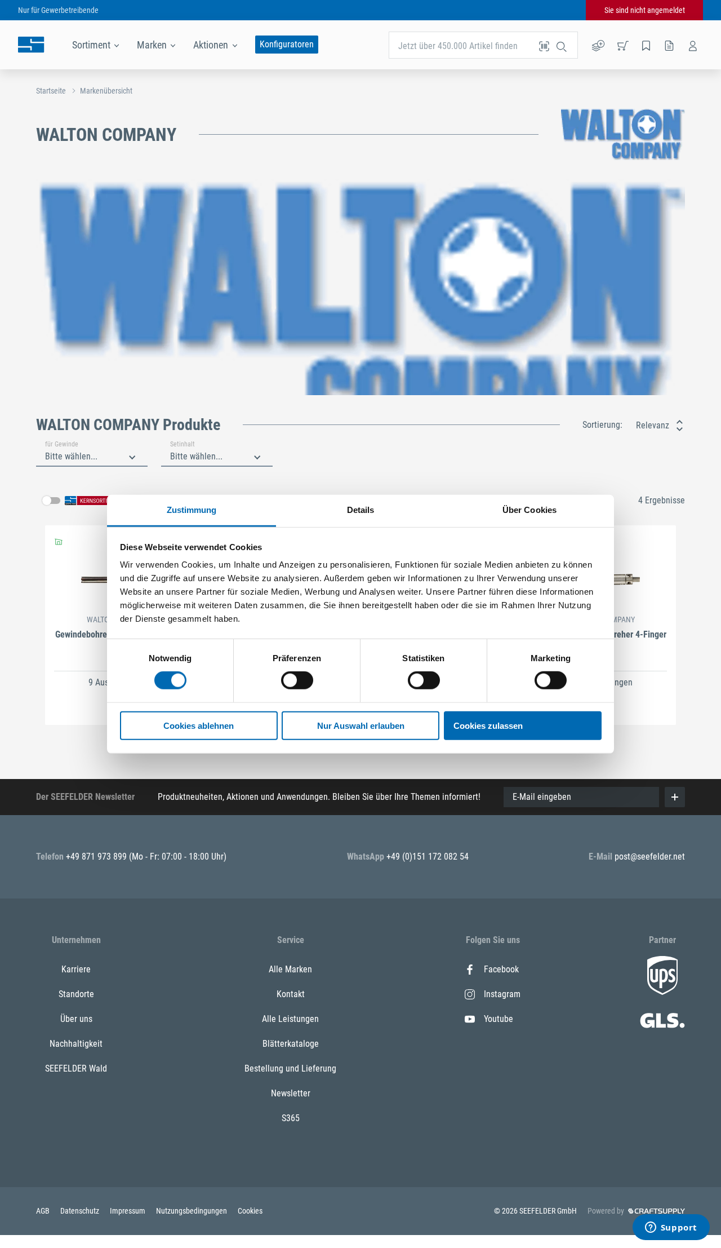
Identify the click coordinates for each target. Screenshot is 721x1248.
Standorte (76, 994)
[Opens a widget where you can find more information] (671, 1228)
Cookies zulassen (488, 726)
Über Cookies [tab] (529, 510)
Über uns (76, 1019)
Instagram (502, 994)
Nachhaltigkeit (76, 1043)
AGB (43, 1210)
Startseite (51, 90)
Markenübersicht (106, 90)
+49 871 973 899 (97, 856)
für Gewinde (61, 444)
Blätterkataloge (290, 1043)
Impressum (128, 1210)
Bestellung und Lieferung (290, 1068)
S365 (291, 1118)
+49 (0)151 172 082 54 (427, 856)
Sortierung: (602, 424)
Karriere (76, 969)
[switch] (297, 680)
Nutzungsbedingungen (192, 1210)
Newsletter (290, 1093)
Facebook (501, 969)
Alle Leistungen (290, 1019)
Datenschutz (80, 1210)
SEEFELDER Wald (76, 1068)
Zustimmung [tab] (192, 510)
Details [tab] (361, 510)
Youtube (498, 1019)
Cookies (250, 1210)
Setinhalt (182, 444)
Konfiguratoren (287, 44)
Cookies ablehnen (198, 726)
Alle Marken (290, 969)
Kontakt (291, 994)
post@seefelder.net (650, 856)
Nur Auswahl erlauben (360, 726)
